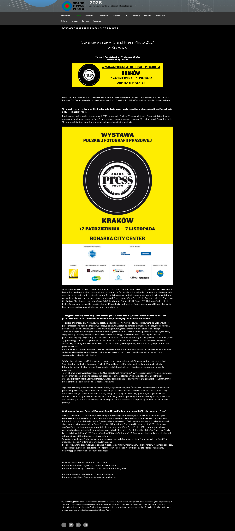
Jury (126, 16)
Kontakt (74, 21)
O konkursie (160, 16)
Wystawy (147, 16)
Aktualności (65, 16)
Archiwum (97, 21)
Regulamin (116, 16)
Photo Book (103, 16)
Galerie (64, 21)
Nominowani (90, 16)
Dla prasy (85, 21)
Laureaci (78, 16)
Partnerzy (136, 16)
